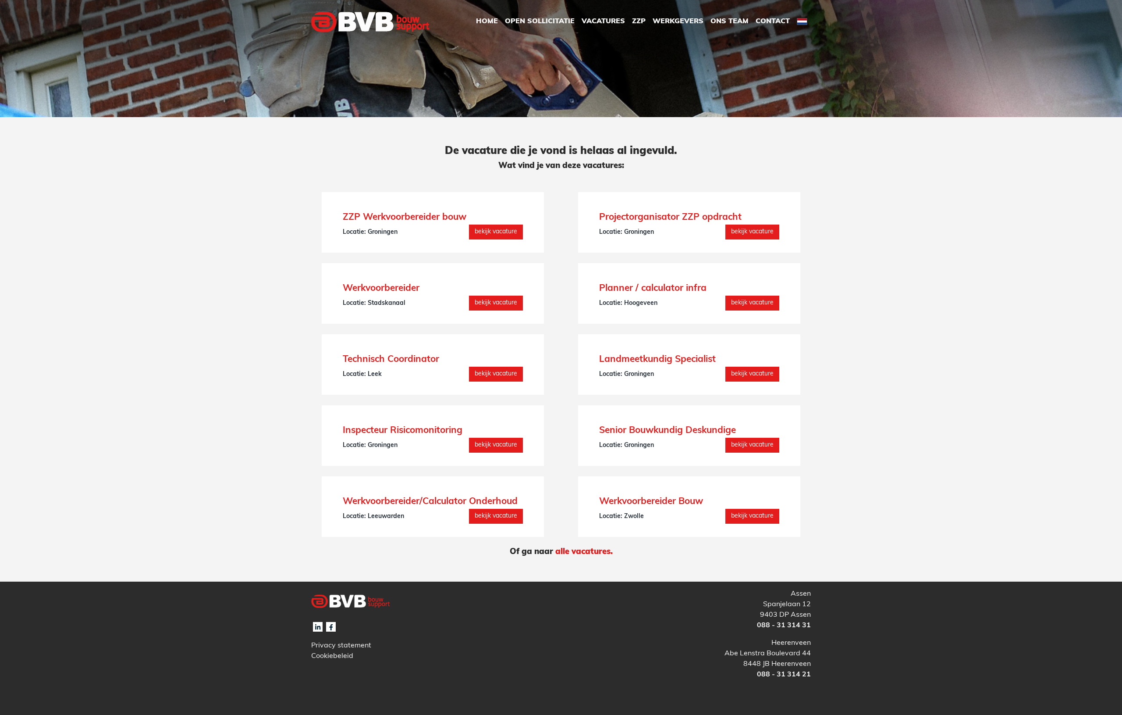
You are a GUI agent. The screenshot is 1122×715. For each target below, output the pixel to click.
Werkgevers (678, 21)
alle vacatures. (584, 552)
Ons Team (729, 21)
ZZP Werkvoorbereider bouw (404, 217)
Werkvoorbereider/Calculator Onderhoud (430, 501)
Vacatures (603, 21)
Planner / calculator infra (653, 288)
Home (487, 21)
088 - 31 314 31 (784, 625)
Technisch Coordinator (391, 359)
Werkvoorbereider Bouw (651, 501)
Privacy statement (341, 645)
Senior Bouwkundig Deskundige (667, 430)
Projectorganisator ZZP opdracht (670, 217)
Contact (773, 21)
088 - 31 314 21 (784, 674)
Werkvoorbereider (381, 288)
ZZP (639, 21)
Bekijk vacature (496, 232)
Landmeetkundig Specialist (657, 359)
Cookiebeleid (332, 656)
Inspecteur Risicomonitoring (402, 430)
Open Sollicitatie (540, 21)
